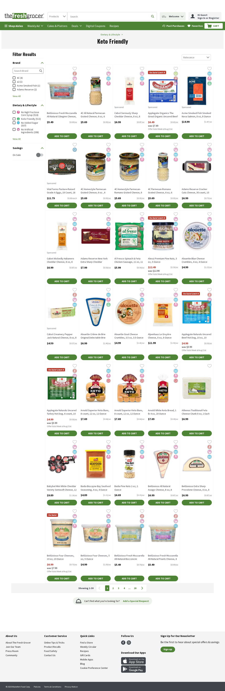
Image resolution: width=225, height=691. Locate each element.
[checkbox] (14, 155)
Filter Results (24, 54)
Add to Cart (61, 136)
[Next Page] (143, 588)
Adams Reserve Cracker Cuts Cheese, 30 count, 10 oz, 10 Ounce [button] (195, 191)
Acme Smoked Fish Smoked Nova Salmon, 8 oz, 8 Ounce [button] (196, 114)
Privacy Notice (71, 686)
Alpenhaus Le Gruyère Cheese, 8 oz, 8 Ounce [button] (161, 336)
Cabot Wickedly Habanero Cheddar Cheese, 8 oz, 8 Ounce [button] (60, 260)
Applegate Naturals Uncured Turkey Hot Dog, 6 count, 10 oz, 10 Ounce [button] (61, 412)
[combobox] (57, 16)
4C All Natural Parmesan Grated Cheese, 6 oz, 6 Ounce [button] (94, 115)
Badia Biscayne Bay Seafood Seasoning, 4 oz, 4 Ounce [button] (96, 488)
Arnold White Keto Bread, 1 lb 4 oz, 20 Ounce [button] (162, 412)
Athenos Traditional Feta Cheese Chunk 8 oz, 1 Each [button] (196, 412)
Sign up (167, 649)
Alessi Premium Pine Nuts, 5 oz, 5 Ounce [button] (162, 260)
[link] (173, 26)
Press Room (12, 651)
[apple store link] (133, 663)
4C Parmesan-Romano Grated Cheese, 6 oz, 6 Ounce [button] (161, 191)
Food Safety (50, 651)
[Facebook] (123, 643)
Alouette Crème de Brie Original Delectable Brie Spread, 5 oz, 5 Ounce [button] (94, 336)
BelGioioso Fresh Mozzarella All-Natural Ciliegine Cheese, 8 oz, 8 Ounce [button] (62, 115)
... (129, 588)
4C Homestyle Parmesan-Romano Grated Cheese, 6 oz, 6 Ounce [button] (128, 191)
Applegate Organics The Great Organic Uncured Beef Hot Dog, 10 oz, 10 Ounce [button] (163, 115)
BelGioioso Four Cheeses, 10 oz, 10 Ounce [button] (60, 557)
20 (135, 588)
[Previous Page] (100, 588)
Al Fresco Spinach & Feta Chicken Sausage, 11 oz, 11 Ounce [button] (128, 260)
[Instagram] (129, 643)
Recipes (114, 26)
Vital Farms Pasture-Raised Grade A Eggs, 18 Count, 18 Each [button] (61, 191)
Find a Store (86, 642)
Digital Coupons (95, 26)
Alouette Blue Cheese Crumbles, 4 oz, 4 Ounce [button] (195, 260)
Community (11, 655)
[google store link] (133, 671)
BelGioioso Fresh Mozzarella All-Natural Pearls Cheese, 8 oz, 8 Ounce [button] (163, 557)
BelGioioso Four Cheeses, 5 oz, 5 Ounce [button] (95, 557)
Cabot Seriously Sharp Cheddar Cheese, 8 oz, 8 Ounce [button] (128, 115)
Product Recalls (52, 646)
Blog (82, 663)
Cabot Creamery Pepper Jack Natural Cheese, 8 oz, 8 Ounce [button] (61, 336)
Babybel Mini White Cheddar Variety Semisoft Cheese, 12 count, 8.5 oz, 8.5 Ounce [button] (61, 488)
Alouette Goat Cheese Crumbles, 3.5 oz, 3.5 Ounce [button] (128, 336)
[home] (25, 16)
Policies (37, 686)
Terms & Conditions (52, 686)
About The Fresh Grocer (18, 642)
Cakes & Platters (57, 26)
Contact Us (50, 655)
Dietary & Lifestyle (110, 34)
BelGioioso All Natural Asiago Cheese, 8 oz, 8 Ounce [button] (161, 488)
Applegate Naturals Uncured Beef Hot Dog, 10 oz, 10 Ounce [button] (196, 336)
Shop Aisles (15, 26)
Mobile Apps (86, 659)
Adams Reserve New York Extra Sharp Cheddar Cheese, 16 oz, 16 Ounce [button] (94, 260)
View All (17, 96)
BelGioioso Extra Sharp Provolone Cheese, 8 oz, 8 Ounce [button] (195, 488)
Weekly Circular (88, 646)
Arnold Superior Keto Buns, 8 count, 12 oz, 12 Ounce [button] (95, 412)
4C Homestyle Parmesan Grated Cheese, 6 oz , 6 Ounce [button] (94, 191)
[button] (182, 15)
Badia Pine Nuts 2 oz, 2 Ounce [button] (128, 488)
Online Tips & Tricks (54, 642)
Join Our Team (13, 646)
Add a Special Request (136, 601)
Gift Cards (85, 655)
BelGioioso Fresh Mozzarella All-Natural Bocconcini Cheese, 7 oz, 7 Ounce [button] (129, 557)
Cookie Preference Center (94, 668)
